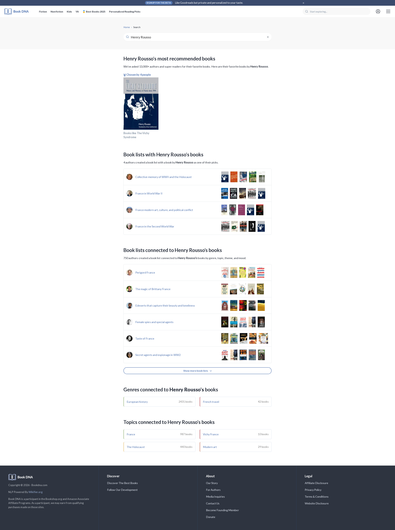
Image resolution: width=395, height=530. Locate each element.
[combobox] (336, 11)
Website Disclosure (317, 503)
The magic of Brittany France (152, 289)
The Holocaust (136, 447)
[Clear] (267, 37)
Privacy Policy (313, 489)
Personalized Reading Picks (124, 11)
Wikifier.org (36, 492)
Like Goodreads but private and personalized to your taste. (209, 2)
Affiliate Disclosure (316, 483)
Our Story (212, 483)
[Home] (18, 11)
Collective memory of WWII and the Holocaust (163, 177)
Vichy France (211, 434)
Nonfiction (57, 11)
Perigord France (145, 272)
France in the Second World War (154, 226)
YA (77, 11)
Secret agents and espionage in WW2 (158, 355)
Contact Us (213, 503)
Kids (69, 11)
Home (126, 27)
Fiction (43, 11)
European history (137, 401)
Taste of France (144, 338)
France (131, 434)
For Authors (213, 489)
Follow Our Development (122, 489)
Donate (210, 517)
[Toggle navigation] (388, 11)
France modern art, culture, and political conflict (164, 210)
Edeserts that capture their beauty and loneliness (165, 305)
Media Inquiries (215, 496)
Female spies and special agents (154, 322)
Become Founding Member (222, 510)
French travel (211, 401)
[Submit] (306, 11)
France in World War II (148, 193)
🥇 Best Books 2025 (93, 11)
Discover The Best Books (122, 483)
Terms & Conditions (316, 496)
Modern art (210, 447)
